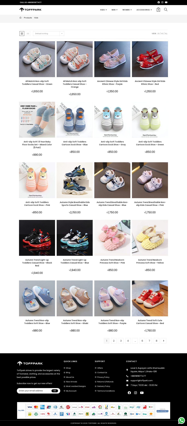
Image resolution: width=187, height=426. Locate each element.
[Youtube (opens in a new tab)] (165, 2)
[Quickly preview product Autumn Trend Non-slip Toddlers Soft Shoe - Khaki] (91, 285)
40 (162, 33)
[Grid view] (22, 33)
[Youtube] (142, 393)
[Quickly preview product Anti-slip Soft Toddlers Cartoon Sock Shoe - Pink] (53, 167)
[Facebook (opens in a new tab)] (159, 2)
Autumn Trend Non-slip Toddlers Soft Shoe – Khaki (74, 322)
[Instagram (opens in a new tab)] (162, 2)
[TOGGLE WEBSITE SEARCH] (165, 10)
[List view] (28, 33)
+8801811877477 (34, 2)
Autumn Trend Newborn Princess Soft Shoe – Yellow (150, 261)
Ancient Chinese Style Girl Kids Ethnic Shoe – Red (150, 82)
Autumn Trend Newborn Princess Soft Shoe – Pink (112, 261)
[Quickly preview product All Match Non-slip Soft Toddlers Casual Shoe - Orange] (91, 46)
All (166, 33)
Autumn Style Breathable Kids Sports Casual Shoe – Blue (75, 203)
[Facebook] (129, 393)
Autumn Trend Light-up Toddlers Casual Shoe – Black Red (37, 263)
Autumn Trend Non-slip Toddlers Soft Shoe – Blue (37, 322)
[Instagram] (135, 393)
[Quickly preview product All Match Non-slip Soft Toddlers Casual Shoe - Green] (53, 46)
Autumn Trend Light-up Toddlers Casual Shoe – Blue (75, 261)
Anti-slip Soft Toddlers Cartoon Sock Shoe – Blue (75, 143)
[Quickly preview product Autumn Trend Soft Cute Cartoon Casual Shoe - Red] (166, 285)
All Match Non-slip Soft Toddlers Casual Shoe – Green (37, 82)
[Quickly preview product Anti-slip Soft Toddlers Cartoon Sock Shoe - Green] (166, 106)
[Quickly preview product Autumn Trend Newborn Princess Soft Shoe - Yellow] (166, 224)
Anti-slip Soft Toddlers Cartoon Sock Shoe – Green (150, 143)
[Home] (20, 17)
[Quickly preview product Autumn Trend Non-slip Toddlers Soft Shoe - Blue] (53, 285)
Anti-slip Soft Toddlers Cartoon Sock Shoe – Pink (37, 203)
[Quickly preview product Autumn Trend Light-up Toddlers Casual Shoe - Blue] (91, 224)
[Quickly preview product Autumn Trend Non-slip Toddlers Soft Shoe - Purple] (129, 285)
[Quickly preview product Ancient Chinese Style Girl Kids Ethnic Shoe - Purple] (129, 46)
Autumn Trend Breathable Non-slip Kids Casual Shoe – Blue (112, 203)
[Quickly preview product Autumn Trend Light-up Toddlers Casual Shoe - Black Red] (53, 224)
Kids (36, 17)
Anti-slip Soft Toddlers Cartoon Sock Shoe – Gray (112, 143)
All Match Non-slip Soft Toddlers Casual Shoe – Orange (75, 84)
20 (158, 33)
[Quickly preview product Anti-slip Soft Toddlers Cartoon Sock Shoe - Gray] (129, 106)
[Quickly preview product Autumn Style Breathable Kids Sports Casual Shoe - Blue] (91, 167)
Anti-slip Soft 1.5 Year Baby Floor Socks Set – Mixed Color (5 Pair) (37, 144)
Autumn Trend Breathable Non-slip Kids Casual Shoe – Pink (150, 203)
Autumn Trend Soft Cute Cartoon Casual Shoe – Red (150, 322)
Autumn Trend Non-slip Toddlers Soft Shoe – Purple (112, 322)
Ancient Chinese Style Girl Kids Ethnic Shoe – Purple (112, 82)
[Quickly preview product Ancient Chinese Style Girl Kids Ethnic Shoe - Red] (166, 46)
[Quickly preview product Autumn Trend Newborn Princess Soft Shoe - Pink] (129, 224)
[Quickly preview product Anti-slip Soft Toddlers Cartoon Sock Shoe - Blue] (91, 106)
